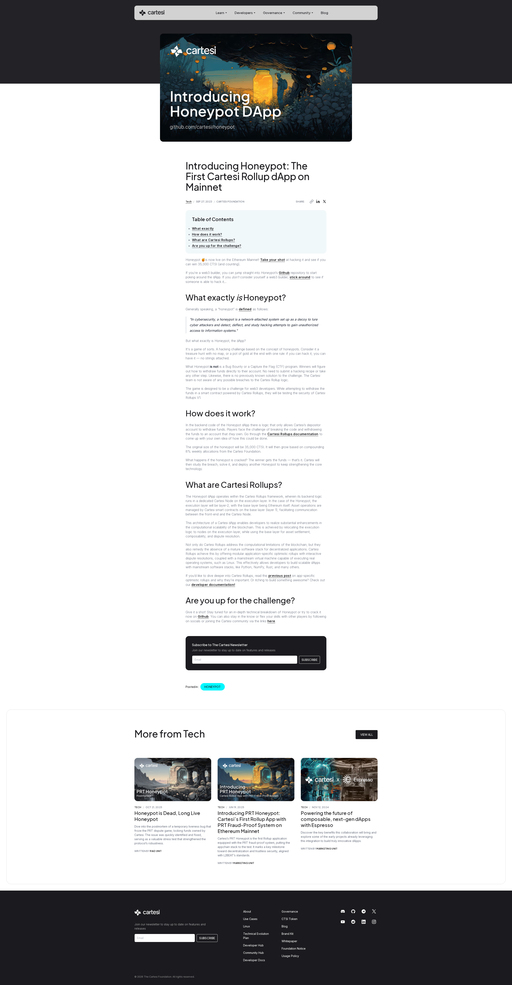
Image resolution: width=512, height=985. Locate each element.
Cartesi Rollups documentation (292, 434)
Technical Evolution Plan (256, 936)
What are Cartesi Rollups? (213, 240)
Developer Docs (254, 960)
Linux (246, 926)
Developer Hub (253, 945)
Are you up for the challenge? (216, 246)
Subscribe (309, 659)
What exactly (203, 228)
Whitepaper (289, 941)
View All (366, 734)
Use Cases (250, 919)
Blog (324, 13)
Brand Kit (287, 933)
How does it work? (207, 234)
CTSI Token (289, 919)
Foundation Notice (294, 948)
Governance (290, 911)
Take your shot (272, 260)
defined (245, 309)
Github (284, 273)
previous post (279, 576)
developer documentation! (213, 585)
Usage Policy (290, 956)
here (271, 621)
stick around (300, 277)
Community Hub (253, 952)
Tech (189, 201)
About (247, 911)
